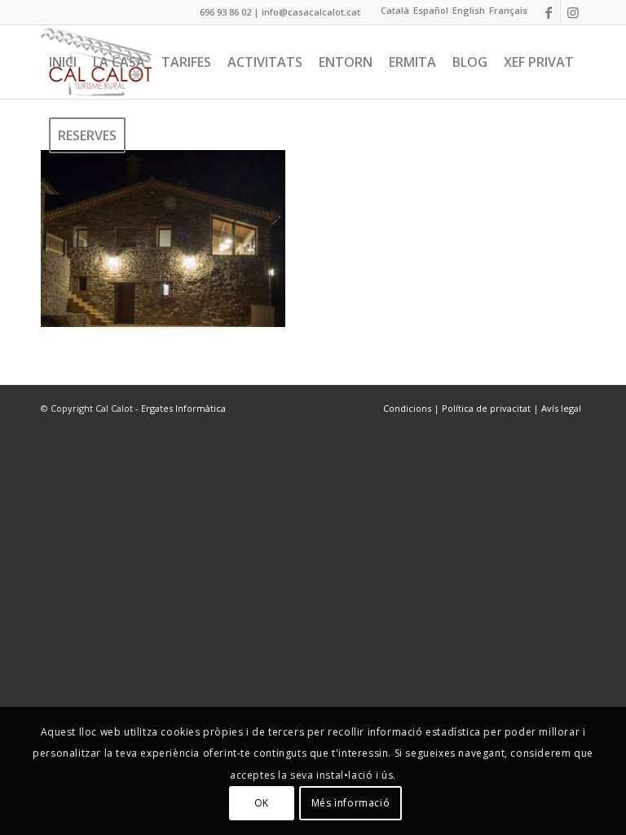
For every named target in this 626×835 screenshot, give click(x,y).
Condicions (408, 408)
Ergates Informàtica (183, 408)
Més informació (350, 803)
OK (261, 803)
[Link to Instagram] (573, 12)
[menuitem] (63, 62)
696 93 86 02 (225, 12)
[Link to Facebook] (548, 12)
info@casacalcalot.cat (311, 12)
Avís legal (561, 408)
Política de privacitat (486, 408)
